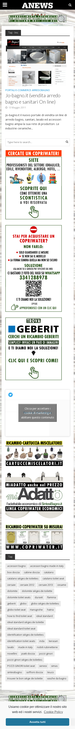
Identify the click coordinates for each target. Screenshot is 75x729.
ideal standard (44, 616)
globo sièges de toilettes (45, 603)
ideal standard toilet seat (21, 628)
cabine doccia (32, 572)
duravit (39, 597)
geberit (11, 603)
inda (41, 641)
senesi (43, 666)
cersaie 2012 (27, 585)
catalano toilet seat (53, 578)
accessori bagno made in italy (46, 566)
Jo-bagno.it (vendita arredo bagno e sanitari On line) (32, 98)
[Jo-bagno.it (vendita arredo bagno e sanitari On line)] (37, 62)
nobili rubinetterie (47, 647)
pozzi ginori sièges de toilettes (24, 659)
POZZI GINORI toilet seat (21, 666)
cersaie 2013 (46, 585)
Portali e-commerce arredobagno (27, 90)
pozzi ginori (46, 653)
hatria (50, 609)
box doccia (13, 572)
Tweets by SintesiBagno (37, 413)
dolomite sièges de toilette (37, 591)
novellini (12, 653)
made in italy (25, 647)
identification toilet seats (21, 641)
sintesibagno (14, 672)
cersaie (11, 585)
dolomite (12, 591)
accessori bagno (16, 566)
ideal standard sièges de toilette (25, 622)
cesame (61, 585)
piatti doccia (28, 653)
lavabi (10, 647)
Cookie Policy (53, 712)
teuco (50, 672)
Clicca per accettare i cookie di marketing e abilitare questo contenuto (37, 413)
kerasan (53, 641)
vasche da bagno (56, 678)
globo (23, 603)
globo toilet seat (16, 609)
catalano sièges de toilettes (22, 578)
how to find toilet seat (19, 616)
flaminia (51, 597)
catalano (49, 572)
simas (54, 666)
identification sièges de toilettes (25, 634)
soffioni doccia (34, 672)
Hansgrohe (36, 609)
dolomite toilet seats (18, 597)
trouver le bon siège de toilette (25, 678)
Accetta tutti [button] (37, 721)
